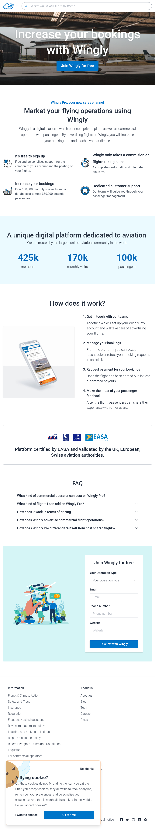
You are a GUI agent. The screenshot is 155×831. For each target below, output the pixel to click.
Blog (84, 701)
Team (84, 707)
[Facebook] (121, 819)
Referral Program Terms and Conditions (34, 744)
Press (84, 720)
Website (95, 623)
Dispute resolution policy (24, 738)
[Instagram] (133, 819)
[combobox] (87, 6)
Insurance (14, 707)
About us (86, 695)
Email (93, 589)
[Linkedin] (139, 819)
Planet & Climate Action (23, 695)
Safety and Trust (19, 701)
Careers (86, 713)
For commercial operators (25, 756)
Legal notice (106, 819)
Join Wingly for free (77, 65)
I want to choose (26, 815)
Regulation (15, 713)
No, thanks (87, 769)
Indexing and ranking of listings (29, 732)
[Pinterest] (145, 819)
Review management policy (26, 726)
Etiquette (14, 750)
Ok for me (69, 815)
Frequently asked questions (26, 720)
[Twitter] (127, 819)
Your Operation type (103, 573)
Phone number (100, 606)
